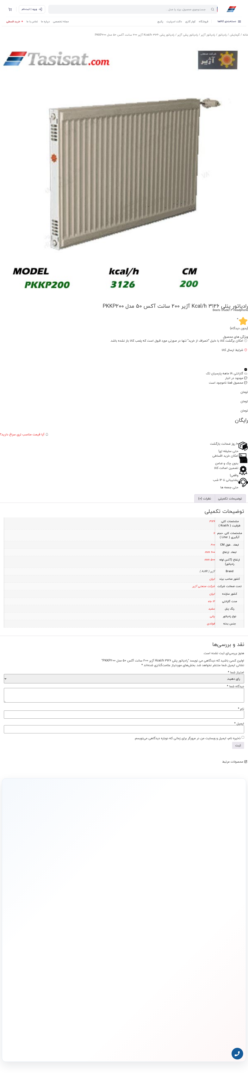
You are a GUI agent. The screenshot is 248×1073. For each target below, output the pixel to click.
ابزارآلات (155, 963)
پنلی (212, 616)
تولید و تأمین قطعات (52, 956)
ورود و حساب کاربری (102, 945)
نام (241, 708)
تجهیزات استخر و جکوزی (148, 951)
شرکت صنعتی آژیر (203, 586)
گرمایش (235, 34)
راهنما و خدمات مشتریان (99, 926)
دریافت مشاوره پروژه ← (62, 1026)
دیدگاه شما (235, 686)
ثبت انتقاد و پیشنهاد (52, 962)
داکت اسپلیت (174, 21)
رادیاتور (222, 34)
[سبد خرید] (10, 9)
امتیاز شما (236, 672)
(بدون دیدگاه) (239, 328)
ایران (212, 578)
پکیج (160, 21)
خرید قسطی (13, 21)
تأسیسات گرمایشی (150, 939)
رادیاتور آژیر (208, 34)
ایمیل (239, 723)
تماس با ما (32, 21)
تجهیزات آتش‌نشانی (150, 975)
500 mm (209, 559)
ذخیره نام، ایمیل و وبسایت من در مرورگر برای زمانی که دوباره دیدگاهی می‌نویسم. (187, 738)
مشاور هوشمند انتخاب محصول (89, 933)
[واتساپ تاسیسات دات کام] (60, 1049)
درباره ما (45, 21)
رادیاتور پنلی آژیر (187, 34)
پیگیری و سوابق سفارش (100, 957)
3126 (212, 521)
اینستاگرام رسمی (54, 968)
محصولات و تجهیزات (150, 926)
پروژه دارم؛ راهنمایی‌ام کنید (165, 882)
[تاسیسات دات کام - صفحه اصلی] (231, 9)
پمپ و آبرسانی (152, 945)
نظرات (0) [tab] (204, 498)
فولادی (211, 623)
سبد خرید (106, 951)
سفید (211, 608)
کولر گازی (190, 21)
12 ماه (211, 601)
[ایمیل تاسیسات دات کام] (52, 1049)
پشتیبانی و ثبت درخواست (99, 963)
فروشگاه (203, 21)
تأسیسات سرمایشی (137, 933)
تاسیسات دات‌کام (54, 926)
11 (214, 533)
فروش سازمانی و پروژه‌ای (50, 944)
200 (213, 544)
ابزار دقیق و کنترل (151, 969)
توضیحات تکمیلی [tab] (230, 498)
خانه (245, 34)
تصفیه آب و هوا (151, 957)
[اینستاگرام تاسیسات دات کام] (69, 1049)
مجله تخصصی (61, 21)
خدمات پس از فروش (101, 969)
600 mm (210, 552)
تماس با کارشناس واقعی (204, 882)
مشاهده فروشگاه (103, 939)
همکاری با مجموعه (53, 950)
